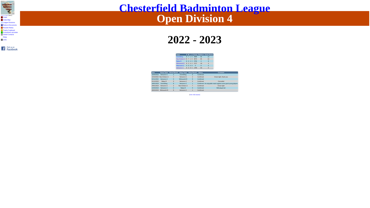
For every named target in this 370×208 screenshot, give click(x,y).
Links (5, 40)
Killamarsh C (180, 65)
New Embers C (180, 59)
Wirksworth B (180, 63)
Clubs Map (6, 20)
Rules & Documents (10, 25)
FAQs (5, 37)
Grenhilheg (179, 56)
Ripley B (178, 61)
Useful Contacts (8, 34)
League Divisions (9, 22)
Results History (8, 28)
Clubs (5, 17)
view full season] (195, 94)
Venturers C (180, 68)
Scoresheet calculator (10, 32)
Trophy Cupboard (9, 30)
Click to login (4, 15)
